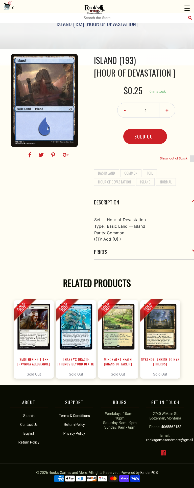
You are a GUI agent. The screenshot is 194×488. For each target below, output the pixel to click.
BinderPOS (149, 473)
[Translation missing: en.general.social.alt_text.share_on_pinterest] (54, 155)
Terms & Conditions (74, 416)
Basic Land (106, 173)
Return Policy (74, 425)
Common (130, 173)
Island (145, 181)
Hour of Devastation (114, 181)
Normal (166, 181)
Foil (150, 173)
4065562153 (171, 427)
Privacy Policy (74, 433)
